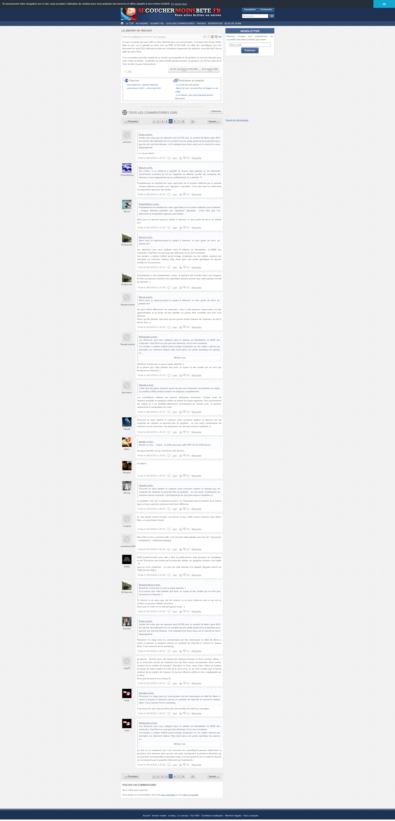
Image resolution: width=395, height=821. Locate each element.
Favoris (201, 23)
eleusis (126, 493)
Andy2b (142, 385)
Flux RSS (194, 815)
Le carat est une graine (187, 84)
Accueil (146, 815)
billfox (127, 449)
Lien (175, 158)
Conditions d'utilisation (212, 815)
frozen (142, 134)
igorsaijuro (127, 392)
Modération (215, 23)
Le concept (182, 815)
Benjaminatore (128, 304)
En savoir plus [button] (179, 4)
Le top (130, 23)
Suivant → (214, 121)
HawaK (126, 429)
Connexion (266, 9)
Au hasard (142, 23)
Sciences (161, 37)
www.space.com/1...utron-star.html (144, 88)
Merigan (127, 472)
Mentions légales (233, 815)
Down (184, 157)
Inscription (250, 9)
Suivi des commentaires (180, 23)
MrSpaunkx (126, 244)
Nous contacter (251, 815)
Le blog (171, 815)
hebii (127, 700)
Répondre (196, 158)
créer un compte (190, 795)
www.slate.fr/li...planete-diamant (142, 84)
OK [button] (384, 4)
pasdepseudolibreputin (132, 546)
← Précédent (131, 121)
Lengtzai (127, 526)
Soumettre (157, 23)
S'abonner (216, 111)
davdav (142, 441)
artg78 (127, 668)
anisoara (127, 142)
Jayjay (127, 566)
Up (180, 157)
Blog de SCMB (233, 23)
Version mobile (159, 815)
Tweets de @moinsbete (236, 120)
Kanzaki (127, 628)
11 (192, 121)
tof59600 (137, 37)
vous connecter (168, 795)
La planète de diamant (136, 30)
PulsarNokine (127, 175)
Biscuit (142, 167)
